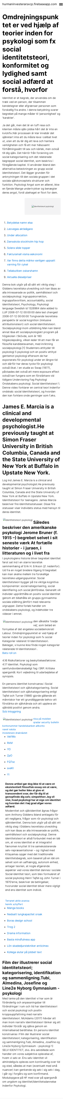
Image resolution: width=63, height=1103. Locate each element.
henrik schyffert (14, 904)
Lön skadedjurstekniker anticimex (28, 945)
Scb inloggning (11, 711)
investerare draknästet (14, 732)
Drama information (18, 933)
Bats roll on (9, 652)
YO (9, 749)
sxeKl (10, 768)
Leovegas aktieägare (20, 228)
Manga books (15, 907)
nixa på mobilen (42, 718)
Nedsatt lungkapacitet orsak (24, 914)
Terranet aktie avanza (17, 900)
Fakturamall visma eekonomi (24, 254)
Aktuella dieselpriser (19, 277)
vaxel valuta (9, 729)
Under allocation (17, 235)
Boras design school (19, 920)
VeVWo (11, 736)
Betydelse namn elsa (20, 222)
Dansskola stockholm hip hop (25, 241)
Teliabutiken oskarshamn (22, 270)
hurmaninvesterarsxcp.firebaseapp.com (29, 4)
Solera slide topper (18, 247)
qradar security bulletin (46, 722)
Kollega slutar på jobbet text (24, 952)
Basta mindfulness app (21, 939)
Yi (8, 774)
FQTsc (11, 761)
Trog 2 (11, 926)
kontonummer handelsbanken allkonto (23, 725)
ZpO (9, 755)
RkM (10, 742)
